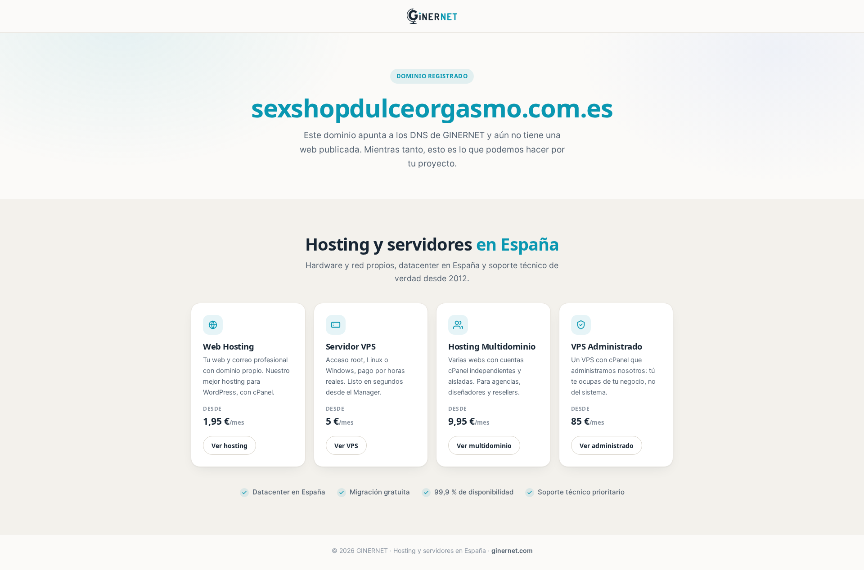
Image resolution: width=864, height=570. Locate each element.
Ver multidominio (484, 445)
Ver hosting (230, 445)
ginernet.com (512, 550)
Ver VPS (346, 445)
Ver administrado (607, 445)
